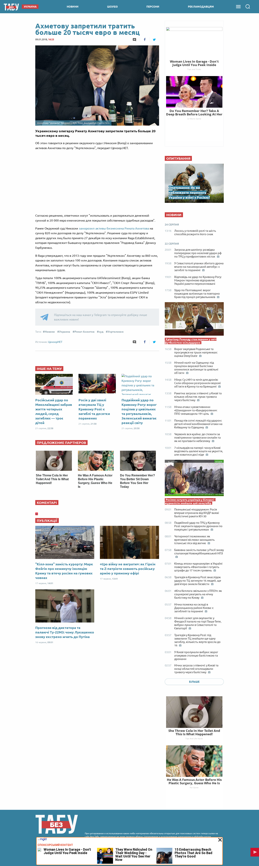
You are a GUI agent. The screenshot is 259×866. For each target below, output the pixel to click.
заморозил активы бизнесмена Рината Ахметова (114, 228)
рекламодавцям (201, 6)
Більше (194, 681)
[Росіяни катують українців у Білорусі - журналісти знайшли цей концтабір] (194, 479)
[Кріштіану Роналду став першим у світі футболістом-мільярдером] (194, 320)
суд (101, 331)
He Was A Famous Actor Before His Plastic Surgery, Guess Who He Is (194, 781)
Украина (64, 331)
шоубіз (112, 6)
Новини (50, 331)
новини (72, 6)
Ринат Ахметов (84, 331)
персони (152, 6)
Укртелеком (116, 331)
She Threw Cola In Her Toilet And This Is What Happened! (52, 479)
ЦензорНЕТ (55, 341)
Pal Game (194, 787)
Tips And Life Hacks (194, 738)
